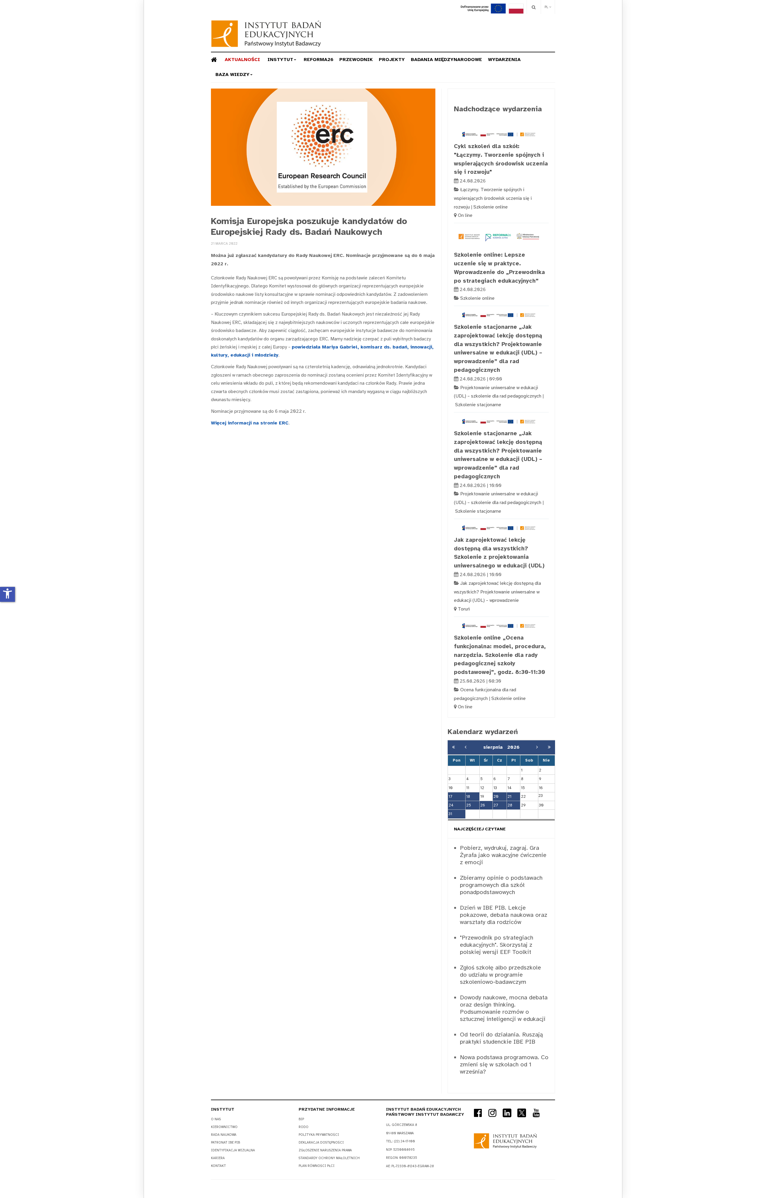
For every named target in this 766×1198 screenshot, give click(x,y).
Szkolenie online (490, 207)
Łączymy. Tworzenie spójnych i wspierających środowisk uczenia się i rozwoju (493, 198)
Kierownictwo (224, 1127)
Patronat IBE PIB (225, 1142)
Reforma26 (318, 60)
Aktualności (242, 60)
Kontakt (218, 1166)
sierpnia (495, 747)
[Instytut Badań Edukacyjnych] (266, 33)
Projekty (392, 60)
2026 (513, 747)
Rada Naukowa (223, 1135)
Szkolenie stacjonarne (478, 405)
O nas (216, 1119)
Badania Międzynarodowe (446, 60)
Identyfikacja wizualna (233, 1150)
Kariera (218, 1158)
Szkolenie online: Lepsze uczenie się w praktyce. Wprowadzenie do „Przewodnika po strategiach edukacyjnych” (499, 267)
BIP (301, 1119)
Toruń (464, 609)
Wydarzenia (504, 60)
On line (465, 215)
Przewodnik (356, 60)
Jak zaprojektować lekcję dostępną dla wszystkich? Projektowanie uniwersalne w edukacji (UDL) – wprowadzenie (497, 592)
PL (547, 7)
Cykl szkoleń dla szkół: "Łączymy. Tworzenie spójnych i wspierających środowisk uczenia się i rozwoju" (501, 159)
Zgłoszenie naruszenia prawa (325, 1150)
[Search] (534, 7)
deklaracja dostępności (321, 1142)
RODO (303, 1127)
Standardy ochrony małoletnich (329, 1158)
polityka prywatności (319, 1135)
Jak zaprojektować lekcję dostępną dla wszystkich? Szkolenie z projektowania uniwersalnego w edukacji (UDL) (499, 552)
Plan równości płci (317, 1166)
